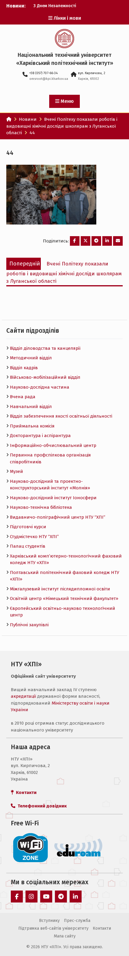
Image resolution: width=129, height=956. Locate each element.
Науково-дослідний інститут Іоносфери (53, 497)
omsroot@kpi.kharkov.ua (48, 79)
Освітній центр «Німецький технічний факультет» (64, 598)
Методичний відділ (31, 358)
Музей (16, 471)
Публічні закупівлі (29, 624)
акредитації (23, 696)
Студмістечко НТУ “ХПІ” (34, 536)
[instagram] (32, 896)
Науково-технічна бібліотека (41, 507)
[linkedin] (76, 896)
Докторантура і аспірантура (40, 435)
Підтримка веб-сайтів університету (53, 928)
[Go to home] (8, 119)
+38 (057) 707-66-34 (43, 73)
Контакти (102, 928)
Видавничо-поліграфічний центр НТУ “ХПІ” (57, 517)
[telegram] (61, 896)
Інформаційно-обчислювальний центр (53, 445)
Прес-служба (77, 920)
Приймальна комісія (32, 426)
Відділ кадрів (24, 367)
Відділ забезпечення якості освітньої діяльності (61, 416)
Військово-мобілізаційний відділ (45, 377)
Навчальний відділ (31, 406)
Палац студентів (27, 546)
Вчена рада (22, 396)
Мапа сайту (65, 936)
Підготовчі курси (28, 526)
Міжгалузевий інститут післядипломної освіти (60, 589)
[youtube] (46, 896)
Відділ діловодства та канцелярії (45, 348)
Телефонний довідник (41, 806)
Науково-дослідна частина (39, 387)
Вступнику (49, 920)
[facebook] (17, 896)
